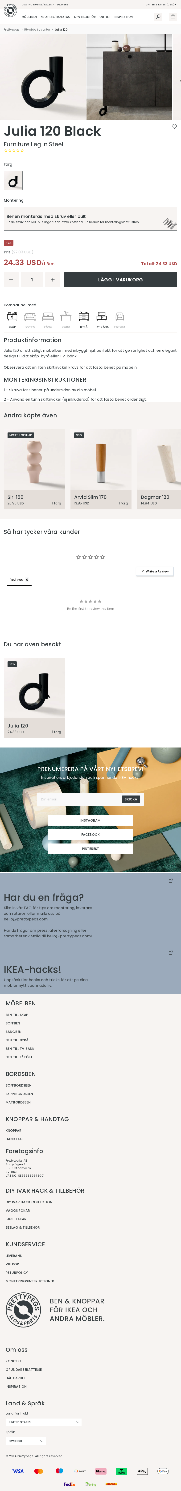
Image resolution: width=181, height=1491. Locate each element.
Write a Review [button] (157, 571)
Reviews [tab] (16, 579)
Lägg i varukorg (120, 279)
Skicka (131, 799)
